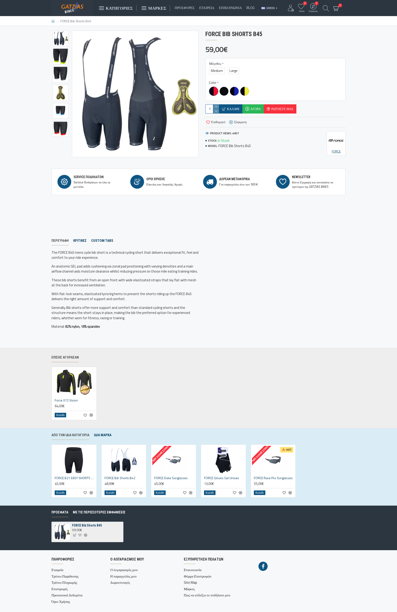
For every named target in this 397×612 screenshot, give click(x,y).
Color (212, 82)
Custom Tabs (102, 241)
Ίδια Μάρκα (102, 435)
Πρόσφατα (59, 512)
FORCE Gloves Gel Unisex (221, 478)
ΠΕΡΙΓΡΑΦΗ (60, 241)
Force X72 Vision (66, 400)
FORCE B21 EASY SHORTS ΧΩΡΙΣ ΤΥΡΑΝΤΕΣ (75, 478)
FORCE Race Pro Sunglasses (273, 478)
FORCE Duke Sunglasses (171, 478)
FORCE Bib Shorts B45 (87, 525)
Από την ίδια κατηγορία (70, 435)
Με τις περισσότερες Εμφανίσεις (99, 512)
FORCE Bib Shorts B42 (120, 478)
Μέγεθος (215, 63)
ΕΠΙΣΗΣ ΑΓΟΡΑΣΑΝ (65, 357)
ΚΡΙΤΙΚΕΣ (80, 241)
